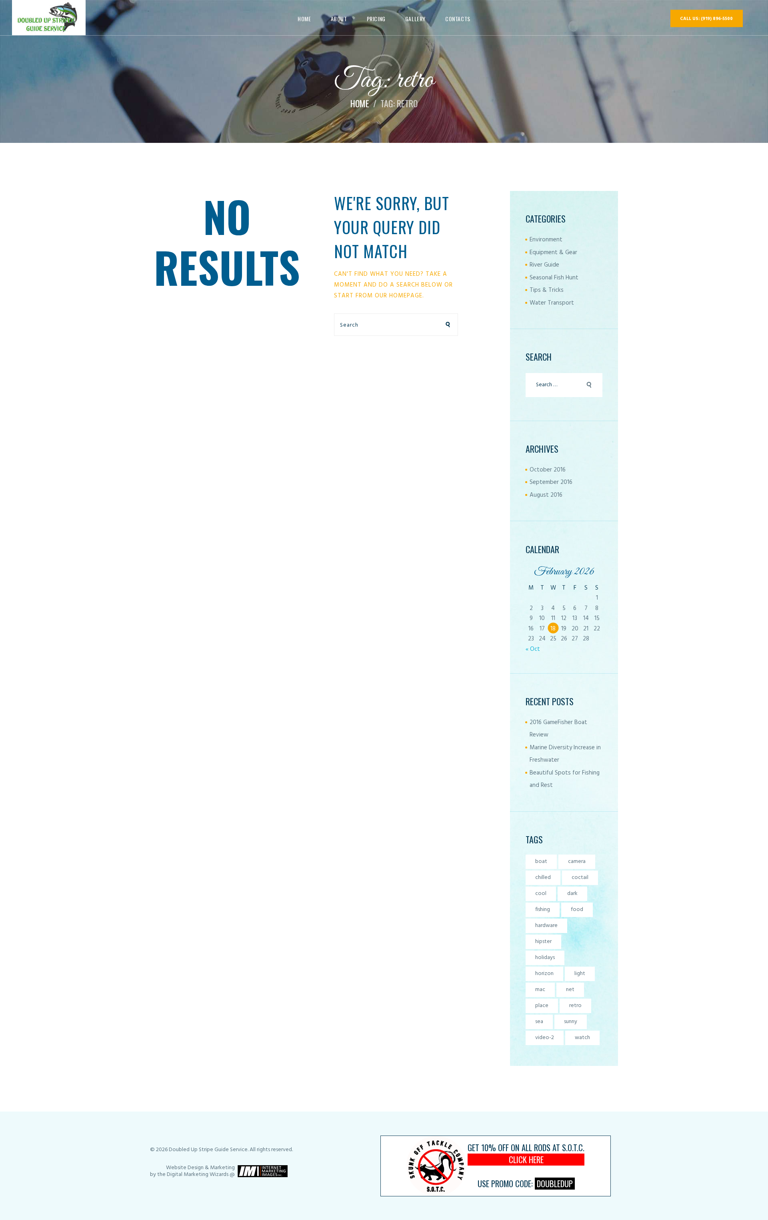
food (577, 909)
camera (577, 861)
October (548, 470)
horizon (544, 973)
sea (539, 1021)
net (570, 989)
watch (582, 1037)
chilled (543, 877)
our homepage (398, 296)
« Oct (533, 649)
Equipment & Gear (553, 252)
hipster (543, 941)
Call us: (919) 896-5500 (706, 18)
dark (572, 893)
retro (575, 1005)
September (551, 482)
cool (540, 893)
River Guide (544, 265)
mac (540, 989)
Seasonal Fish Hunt (554, 278)
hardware (546, 925)
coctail (580, 877)
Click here (526, 1160)
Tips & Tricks (547, 290)
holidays (545, 957)
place (541, 1005)
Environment (546, 240)
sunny (570, 1021)
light (579, 973)
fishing (542, 909)
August (546, 495)
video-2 (544, 1037)
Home (359, 103)
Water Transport (552, 303)
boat (541, 861)
